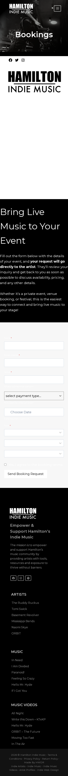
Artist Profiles (27, 769)
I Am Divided (20, 666)
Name (8, 338)
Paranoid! (18, 672)
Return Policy (50, 758)
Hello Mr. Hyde (22, 684)
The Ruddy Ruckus (25, 603)
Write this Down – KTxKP (29, 719)
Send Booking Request (26, 474)
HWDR (40, 762)
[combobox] (34, 396)
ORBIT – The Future (26, 731)
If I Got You (19, 690)
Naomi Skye (20, 627)
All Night (18, 713)
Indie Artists (18, 766)
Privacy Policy (32, 758)
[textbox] (30, 396)
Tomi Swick (19, 609)
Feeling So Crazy (23, 678)
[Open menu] (57, 8)
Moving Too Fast (23, 737)
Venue (8, 372)
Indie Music (34, 766)
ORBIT (16, 633)
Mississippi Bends (23, 621)
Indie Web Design (48, 769)
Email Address (12, 355)
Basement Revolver (25, 615)
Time (7, 425)
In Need (17, 660)
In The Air (18, 744)
